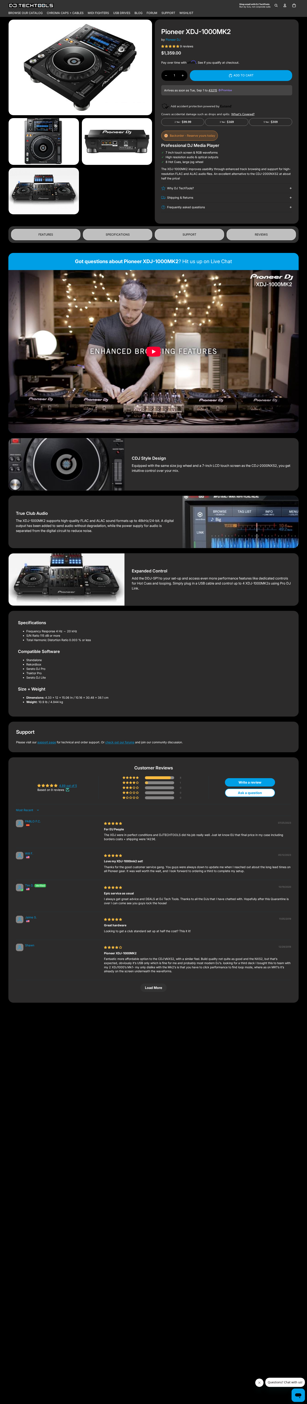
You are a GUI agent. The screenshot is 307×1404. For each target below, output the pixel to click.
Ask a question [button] (250, 793)
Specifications (118, 234)
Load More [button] (153, 988)
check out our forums (119, 742)
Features (45, 234)
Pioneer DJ (173, 39)
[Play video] (153, 352)
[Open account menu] (284, 5)
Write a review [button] (249, 782)
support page (46, 742)
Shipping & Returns (180, 197)
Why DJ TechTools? (180, 188)
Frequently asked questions (186, 207)
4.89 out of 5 (68, 785)
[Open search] (276, 5)
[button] (170, 46)
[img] (113, 823)
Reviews (261, 234)
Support (189, 234)
